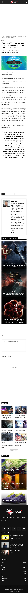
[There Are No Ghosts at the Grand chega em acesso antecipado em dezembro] (7, 410)
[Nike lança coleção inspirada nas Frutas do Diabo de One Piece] (14, 497)
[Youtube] (24, 529)
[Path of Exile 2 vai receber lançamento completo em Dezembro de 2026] (14, 255)
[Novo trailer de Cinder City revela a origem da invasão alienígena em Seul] (7, 424)
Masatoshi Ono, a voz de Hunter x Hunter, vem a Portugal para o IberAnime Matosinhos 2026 (18, 544)
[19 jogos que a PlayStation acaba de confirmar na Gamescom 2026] (7, 437)
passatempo (6, 115)
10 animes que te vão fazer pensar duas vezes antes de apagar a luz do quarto (16, 537)
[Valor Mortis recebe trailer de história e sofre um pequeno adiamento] (14, 283)
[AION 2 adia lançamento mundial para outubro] (21, 424)
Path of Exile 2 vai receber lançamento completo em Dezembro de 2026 (14, 265)
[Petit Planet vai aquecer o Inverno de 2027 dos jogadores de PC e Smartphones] (21, 437)
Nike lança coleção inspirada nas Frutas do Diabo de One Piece (12, 501)
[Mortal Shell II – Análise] (5, 552)
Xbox (16, 194)
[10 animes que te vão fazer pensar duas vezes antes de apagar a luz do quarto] (5, 537)
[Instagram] (9, 529)
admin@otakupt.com (11, 524)
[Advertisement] (14, 20)
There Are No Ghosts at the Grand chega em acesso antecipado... (6, 417)
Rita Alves (12, 194)
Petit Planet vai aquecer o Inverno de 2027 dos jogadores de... (20, 444)
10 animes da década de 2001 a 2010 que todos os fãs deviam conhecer (13, 470)
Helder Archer (6, 472)
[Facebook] (11, 232)
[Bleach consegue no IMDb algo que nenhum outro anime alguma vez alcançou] (14, 482)
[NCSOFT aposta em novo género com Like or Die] (21, 410)
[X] (19, 529)
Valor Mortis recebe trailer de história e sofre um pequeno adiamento (14, 293)
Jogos (6, 36)
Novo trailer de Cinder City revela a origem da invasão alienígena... (6, 430)
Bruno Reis (6, 52)
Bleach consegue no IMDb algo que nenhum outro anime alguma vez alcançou (13, 485)
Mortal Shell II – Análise (15, 550)
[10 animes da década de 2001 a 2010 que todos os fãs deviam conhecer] (14, 466)
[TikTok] (14, 529)
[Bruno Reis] (6, 216)
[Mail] (13, 232)
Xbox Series (21, 194)
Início (2, 36)
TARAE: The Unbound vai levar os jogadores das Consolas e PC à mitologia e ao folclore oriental (14, 321)
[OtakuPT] (14, 2)
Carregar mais (13, 450)
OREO (7, 194)
